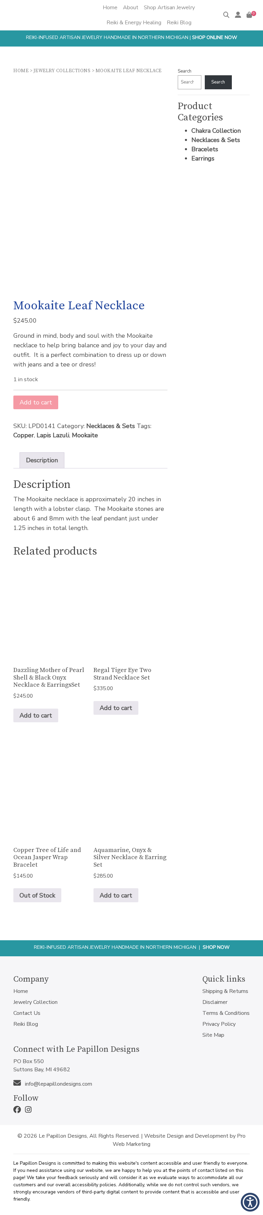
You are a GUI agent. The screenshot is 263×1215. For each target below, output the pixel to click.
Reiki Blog (25, 1024)
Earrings (202, 158)
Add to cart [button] (36, 715)
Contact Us (26, 1013)
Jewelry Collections (62, 71)
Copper (23, 435)
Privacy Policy (219, 1024)
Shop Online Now (214, 37)
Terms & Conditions (226, 1013)
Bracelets (204, 149)
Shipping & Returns (225, 991)
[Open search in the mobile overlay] (125, 30)
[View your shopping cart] (249, 15)
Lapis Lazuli (53, 435)
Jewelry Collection (35, 1002)
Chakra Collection (216, 131)
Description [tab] (42, 460)
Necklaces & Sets (110, 426)
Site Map (213, 1035)
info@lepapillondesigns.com (58, 1084)
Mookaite (85, 435)
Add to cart (36, 402)
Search (184, 71)
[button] (250, 1202)
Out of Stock (37, 895)
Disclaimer (214, 1002)
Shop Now (216, 947)
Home (20, 71)
